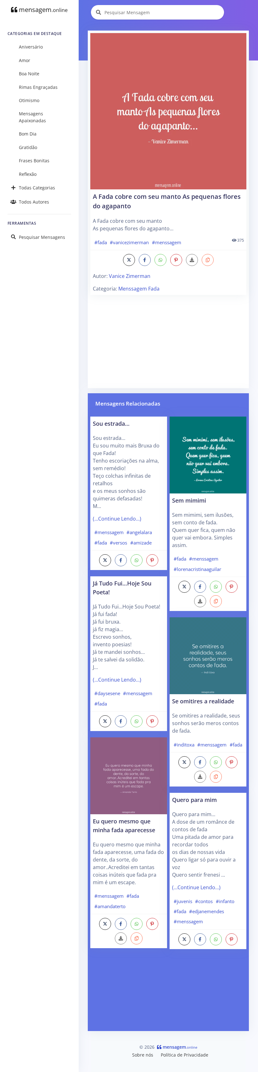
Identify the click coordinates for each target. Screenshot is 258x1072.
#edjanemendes (206, 911)
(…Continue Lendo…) (117, 518)
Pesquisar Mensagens (42, 237)
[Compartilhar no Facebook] (145, 260)
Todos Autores (34, 202)
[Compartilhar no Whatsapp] (160, 260)
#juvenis (183, 901)
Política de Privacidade (184, 1055)
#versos (118, 542)
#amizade (141, 542)
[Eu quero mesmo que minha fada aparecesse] (128, 775)
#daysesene (107, 693)
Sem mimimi (189, 500)
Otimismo (29, 100)
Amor (24, 60)
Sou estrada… (111, 423)
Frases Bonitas (34, 161)
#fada (100, 242)
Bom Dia (27, 134)
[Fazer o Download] (168, 111)
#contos (204, 901)
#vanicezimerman (129, 242)
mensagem (42, 9)
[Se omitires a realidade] (208, 655)
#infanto (225, 901)
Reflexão (27, 174)
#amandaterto (110, 906)
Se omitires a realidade (203, 701)
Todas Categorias (37, 188)
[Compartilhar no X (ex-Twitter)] (129, 260)
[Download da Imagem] (192, 260)
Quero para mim (194, 800)
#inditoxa (184, 744)
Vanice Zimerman (129, 276)
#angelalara (139, 532)
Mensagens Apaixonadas (32, 117)
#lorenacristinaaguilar (197, 569)
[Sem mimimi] (208, 454)
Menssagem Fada (139, 288)
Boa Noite (29, 74)
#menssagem (166, 242)
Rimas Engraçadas (38, 87)
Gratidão (28, 147)
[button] (208, 260)
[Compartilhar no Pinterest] (176, 260)
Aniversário (31, 47)
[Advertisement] (168, 341)
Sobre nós (142, 1055)
